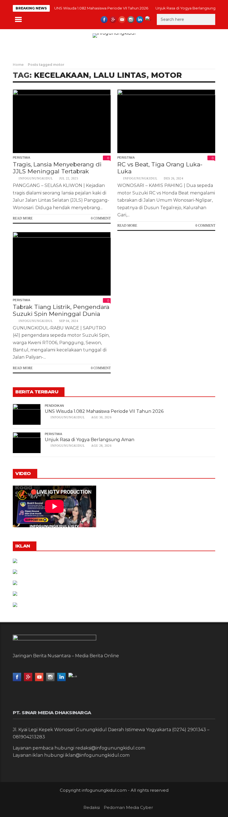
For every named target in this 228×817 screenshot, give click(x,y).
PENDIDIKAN (54, 405)
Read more (23, 218)
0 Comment (101, 218)
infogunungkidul (36, 178)
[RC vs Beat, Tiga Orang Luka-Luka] (166, 121)
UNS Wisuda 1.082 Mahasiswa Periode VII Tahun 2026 (101, 8)
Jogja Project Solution (126, 796)
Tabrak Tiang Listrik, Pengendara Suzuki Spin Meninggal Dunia (61, 310)
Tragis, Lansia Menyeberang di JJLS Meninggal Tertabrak (57, 168)
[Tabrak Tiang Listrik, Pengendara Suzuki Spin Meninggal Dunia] (62, 264)
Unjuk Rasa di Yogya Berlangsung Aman (191, 8)
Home (18, 65)
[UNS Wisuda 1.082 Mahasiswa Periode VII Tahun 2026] (27, 414)
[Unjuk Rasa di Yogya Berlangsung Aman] (27, 442)
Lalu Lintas (120, 75)
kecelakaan (61, 75)
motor (166, 75)
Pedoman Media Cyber (128, 807)
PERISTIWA (21, 157)
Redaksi (91, 807)
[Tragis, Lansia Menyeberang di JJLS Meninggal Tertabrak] (62, 121)
